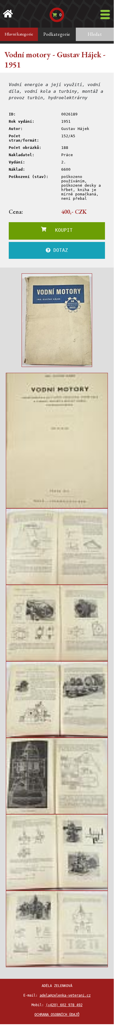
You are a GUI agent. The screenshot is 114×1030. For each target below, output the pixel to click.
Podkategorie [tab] (56, 34)
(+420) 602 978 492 (64, 1005)
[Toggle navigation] (105, 14)
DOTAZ (59, 250)
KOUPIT (59, 230)
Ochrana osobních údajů (56, 1015)
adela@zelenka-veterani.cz (65, 995)
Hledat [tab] (95, 34)
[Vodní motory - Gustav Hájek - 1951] (57, 320)
